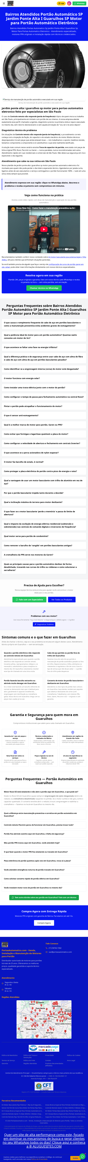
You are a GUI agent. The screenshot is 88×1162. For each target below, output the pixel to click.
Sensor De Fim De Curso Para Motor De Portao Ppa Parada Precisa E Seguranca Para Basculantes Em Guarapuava (42, 1108)
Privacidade (49, 1055)
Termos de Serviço (8, 1060)
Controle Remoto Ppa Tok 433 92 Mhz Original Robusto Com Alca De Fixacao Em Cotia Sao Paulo (36, 1117)
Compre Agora (44, 923)
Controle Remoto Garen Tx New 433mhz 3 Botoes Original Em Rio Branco (28, 1114)
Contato (48, 1060)
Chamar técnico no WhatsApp (44, 288)
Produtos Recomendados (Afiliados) (54, 1064)
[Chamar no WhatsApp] (82, 1156)
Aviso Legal (71, 1060)
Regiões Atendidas (30, 1063)
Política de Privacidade (39, 1159)
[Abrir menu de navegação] (4, 3)
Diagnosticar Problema (45, 624)
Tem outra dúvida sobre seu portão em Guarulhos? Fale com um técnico (45, 897)
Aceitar (75, 1158)
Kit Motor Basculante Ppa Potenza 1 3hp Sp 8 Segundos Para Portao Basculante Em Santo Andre (36, 1105)
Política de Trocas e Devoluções (30, 1056)
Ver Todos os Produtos (62, 599)
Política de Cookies (73, 1055)
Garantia (5, 1063)
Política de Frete (29, 1060)
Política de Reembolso (9, 1055)
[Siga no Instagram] (69, 3)
